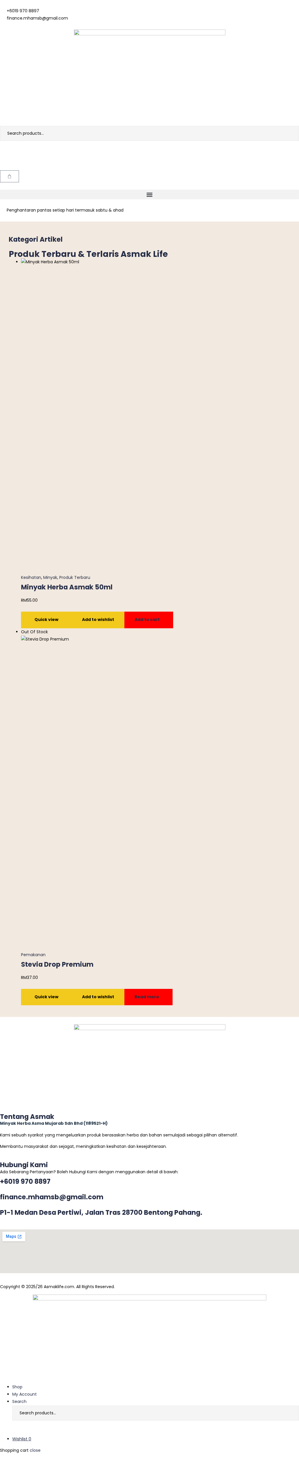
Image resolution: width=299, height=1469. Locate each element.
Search (290, 133)
